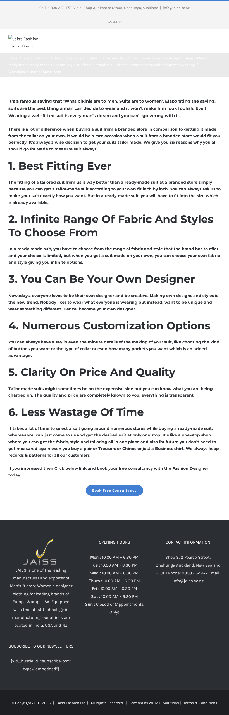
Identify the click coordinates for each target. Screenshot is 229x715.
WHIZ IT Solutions (164, 703)
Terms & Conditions (200, 703)
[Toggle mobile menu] (218, 41)
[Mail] (195, 602)
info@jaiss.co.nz (176, 8)
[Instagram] (188, 602)
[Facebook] (180, 602)
